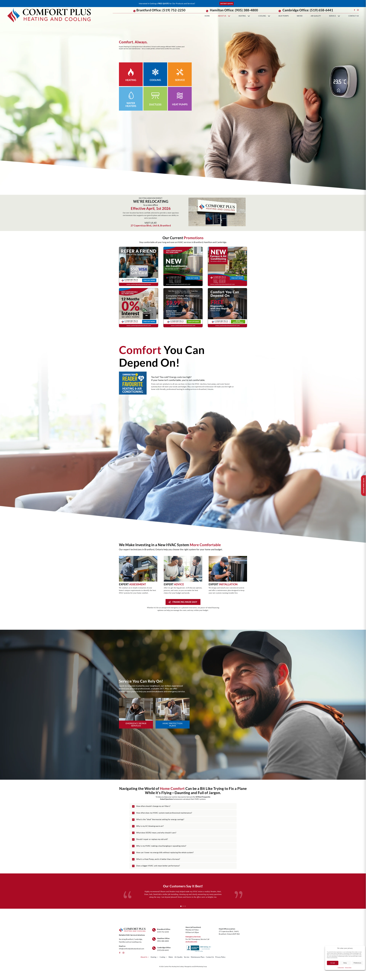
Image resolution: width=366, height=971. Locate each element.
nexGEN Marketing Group (199, 964)
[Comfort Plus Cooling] (155, 63)
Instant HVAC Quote (363, 485)
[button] (180, 903)
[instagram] (358, 10)
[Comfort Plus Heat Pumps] (180, 88)
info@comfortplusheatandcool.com (131, 946)
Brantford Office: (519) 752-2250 (160, 10)
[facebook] (354, 10)
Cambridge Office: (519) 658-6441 (308, 10)
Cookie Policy (341, 967)
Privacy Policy (348, 967)
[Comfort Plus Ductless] (155, 88)
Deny (345, 963)
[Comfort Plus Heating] (131, 63)
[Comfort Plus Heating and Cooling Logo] (49, 9)
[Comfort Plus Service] (180, 63)
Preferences (357, 963)
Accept (332, 963)
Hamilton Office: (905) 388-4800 (234, 10)
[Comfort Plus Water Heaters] (131, 88)
